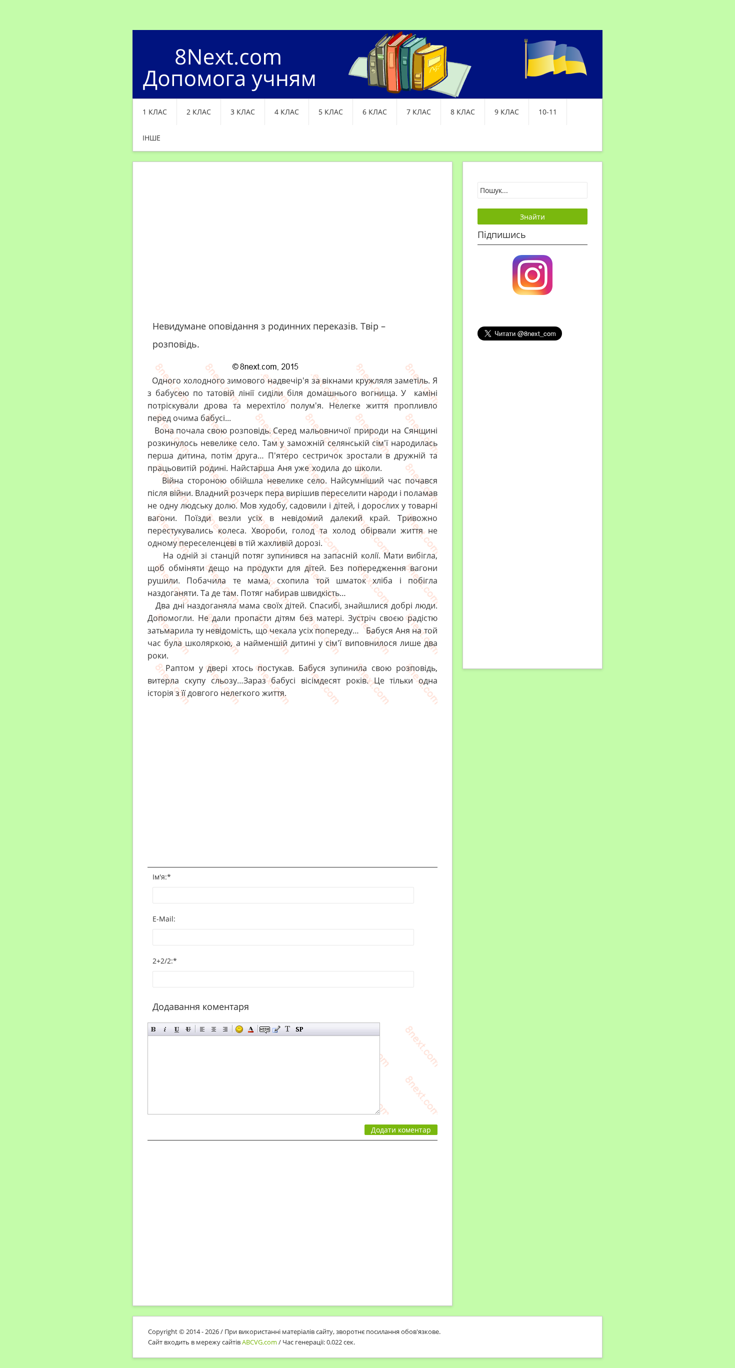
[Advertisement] (293, 247)
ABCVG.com (259, 1342)
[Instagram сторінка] (532, 274)
